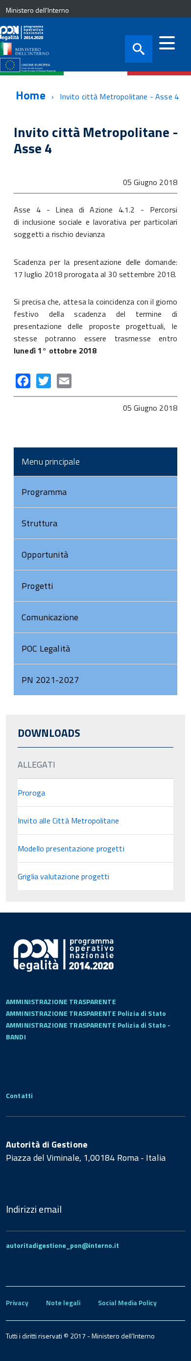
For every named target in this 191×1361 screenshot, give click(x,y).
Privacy (17, 1302)
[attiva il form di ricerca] (138, 49)
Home (31, 95)
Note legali (63, 1302)
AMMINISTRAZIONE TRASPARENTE (61, 1001)
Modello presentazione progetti (71, 848)
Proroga (31, 792)
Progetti (37, 585)
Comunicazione (50, 617)
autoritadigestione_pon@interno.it (62, 1245)
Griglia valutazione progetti (63, 876)
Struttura (40, 523)
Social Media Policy (127, 1302)
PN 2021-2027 (50, 679)
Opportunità (45, 554)
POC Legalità (46, 648)
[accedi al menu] (167, 43)
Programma (44, 491)
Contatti (19, 1095)
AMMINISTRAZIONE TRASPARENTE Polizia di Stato (86, 1013)
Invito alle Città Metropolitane (68, 820)
